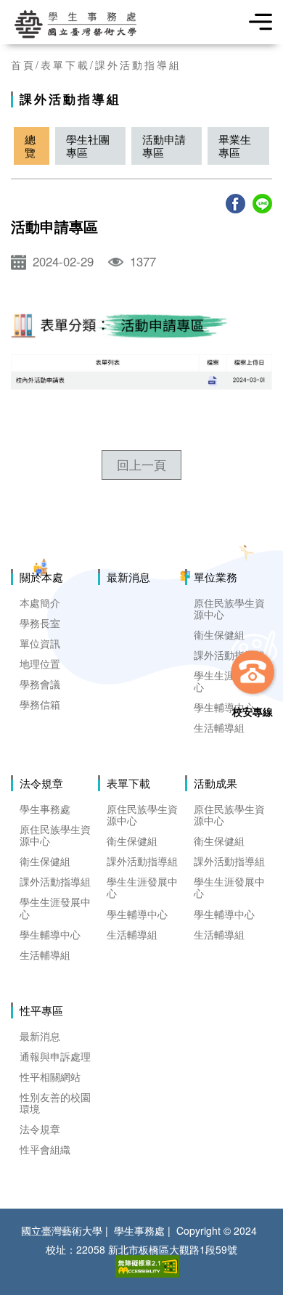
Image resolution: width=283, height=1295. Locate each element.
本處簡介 (40, 602)
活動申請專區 (164, 145)
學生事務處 (45, 808)
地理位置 (40, 663)
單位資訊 (40, 643)
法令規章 (41, 783)
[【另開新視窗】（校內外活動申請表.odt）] (141, 381)
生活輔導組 (219, 727)
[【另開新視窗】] (235, 203)
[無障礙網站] (147, 1266)
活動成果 (215, 783)
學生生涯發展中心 (55, 907)
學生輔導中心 (224, 707)
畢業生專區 (234, 145)
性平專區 (41, 1010)
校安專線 (252, 710)
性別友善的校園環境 (55, 1102)
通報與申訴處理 (55, 1056)
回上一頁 (141, 464)
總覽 (30, 145)
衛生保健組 (219, 634)
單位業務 (215, 577)
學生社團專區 (88, 145)
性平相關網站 (50, 1076)
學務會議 (40, 684)
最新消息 (128, 577)
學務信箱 (40, 704)
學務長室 (40, 623)
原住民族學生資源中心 (229, 608)
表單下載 (65, 64)
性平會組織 (45, 1149)
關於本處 (41, 577)
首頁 (23, 64)
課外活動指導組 (138, 64)
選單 (255, 22)
